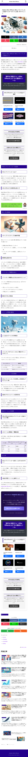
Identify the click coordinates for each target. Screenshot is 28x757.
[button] (22, 40)
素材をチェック (8, 109)
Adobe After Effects (5, 486)
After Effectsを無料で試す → (14, 508)
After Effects (20, 61)
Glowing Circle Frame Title (8, 568)
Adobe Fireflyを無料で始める (14, 140)
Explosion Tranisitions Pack (8, 553)
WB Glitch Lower (18, 552)
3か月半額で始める (14, 158)
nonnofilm (5, 641)
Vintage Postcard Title (8, 121)
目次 (13, 48)
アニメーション (5, 614)
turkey (4, 643)
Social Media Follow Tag (19, 568)
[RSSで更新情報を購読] (20, 631)
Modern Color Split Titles (19, 106)
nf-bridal (5, 639)
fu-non (4, 637)
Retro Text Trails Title (19, 121)
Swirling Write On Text (8, 105)
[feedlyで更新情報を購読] (7, 631)
